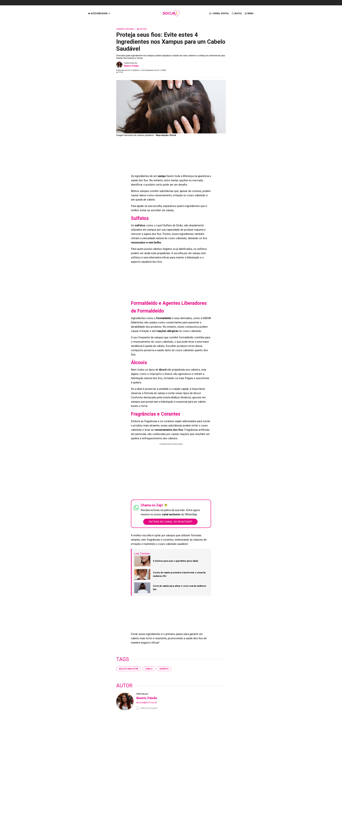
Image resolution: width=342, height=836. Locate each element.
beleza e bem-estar (128, 669)
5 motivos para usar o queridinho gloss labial (175, 561)
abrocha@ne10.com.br (146, 702)
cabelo (148, 669)
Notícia (142, 29)
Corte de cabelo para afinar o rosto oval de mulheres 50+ (179, 588)
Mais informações (149, 708)
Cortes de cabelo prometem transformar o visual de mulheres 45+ (179, 574)
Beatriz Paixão (131, 66)
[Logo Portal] (171, 13)
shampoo (164, 669)
